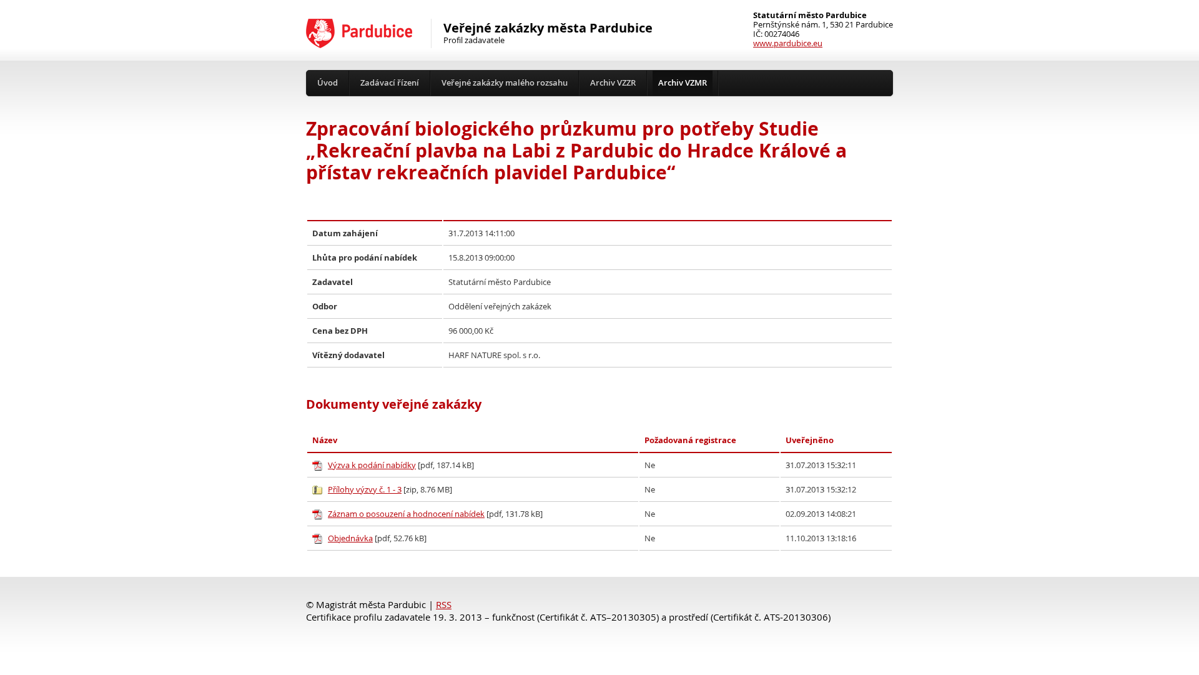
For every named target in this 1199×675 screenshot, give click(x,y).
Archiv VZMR (682, 83)
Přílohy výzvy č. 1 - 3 (365, 490)
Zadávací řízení (389, 83)
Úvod (327, 83)
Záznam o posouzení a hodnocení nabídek (406, 514)
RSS (443, 604)
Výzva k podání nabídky (372, 465)
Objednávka (350, 538)
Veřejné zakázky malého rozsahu (505, 83)
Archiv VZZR (613, 83)
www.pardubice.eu (787, 43)
